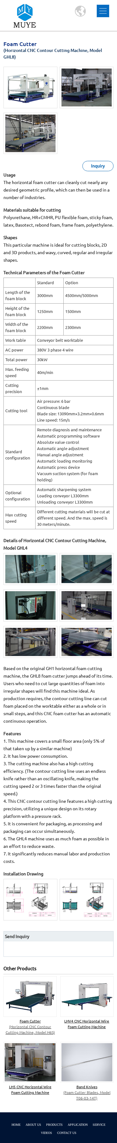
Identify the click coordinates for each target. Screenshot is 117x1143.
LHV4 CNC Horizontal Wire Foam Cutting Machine (86, 1024)
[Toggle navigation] (103, 11)
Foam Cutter (30, 1026)
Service (99, 1124)
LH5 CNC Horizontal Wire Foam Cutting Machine (30, 1089)
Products (54, 1124)
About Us (33, 1124)
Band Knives (86, 1092)
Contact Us (66, 1133)
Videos (46, 1133)
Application (78, 1124)
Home (16, 1124)
